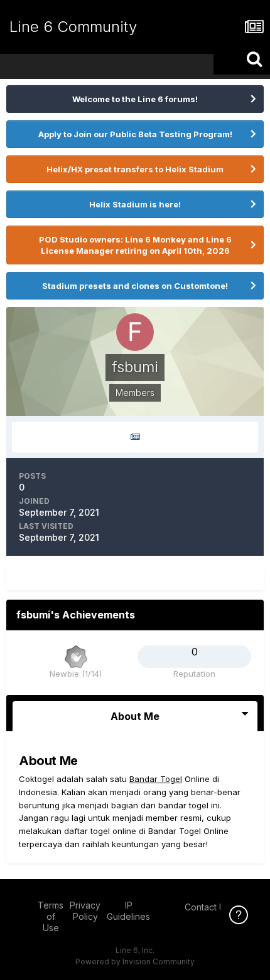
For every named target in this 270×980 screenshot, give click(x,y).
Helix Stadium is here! (135, 204)
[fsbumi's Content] (135, 437)
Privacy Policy (85, 911)
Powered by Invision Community (135, 961)
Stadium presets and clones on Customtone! (135, 286)
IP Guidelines (128, 911)
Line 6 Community (73, 27)
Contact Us (207, 907)
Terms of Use (50, 916)
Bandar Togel (155, 779)
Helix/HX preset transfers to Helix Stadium (135, 169)
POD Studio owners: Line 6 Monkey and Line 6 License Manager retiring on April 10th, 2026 (135, 245)
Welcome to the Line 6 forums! (135, 99)
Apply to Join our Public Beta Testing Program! (135, 134)
